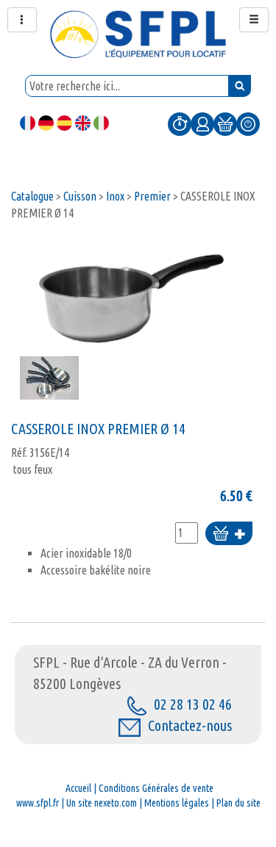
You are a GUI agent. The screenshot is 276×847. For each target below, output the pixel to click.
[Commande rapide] (179, 123)
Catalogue (32, 196)
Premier (152, 196)
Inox (115, 196)
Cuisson (79, 196)
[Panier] (225, 123)
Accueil (78, 788)
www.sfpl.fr (37, 803)
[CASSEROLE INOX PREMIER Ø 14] (131, 295)
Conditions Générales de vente (156, 788)
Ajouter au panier (229, 534)
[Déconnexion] (248, 123)
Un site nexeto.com (101, 803)
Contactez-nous (190, 725)
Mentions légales (176, 803)
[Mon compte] (202, 123)
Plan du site (238, 803)
